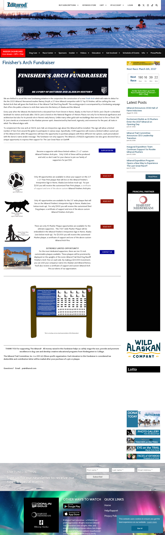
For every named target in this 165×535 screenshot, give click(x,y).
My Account (115, 5)
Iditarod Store (89, 5)
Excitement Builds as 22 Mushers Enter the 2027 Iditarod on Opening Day (142, 122)
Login (130, 5)
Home (107, 505)
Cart (102, 5)
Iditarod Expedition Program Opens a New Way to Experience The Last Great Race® (142, 163)
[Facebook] (139, 5)
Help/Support (111, 510)
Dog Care (33, 53)
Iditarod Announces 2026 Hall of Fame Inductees (142, 109)
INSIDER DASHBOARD (13, 51)
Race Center (48, 53)
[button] (107, 176)
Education (96, 53)
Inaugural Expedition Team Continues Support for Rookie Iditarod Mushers (141, 149)
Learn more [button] (152, 522)
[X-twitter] (143, 5)
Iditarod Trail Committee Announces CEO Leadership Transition (140, 136)
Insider (72, 53)
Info (143, 53)
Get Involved (111, 53)
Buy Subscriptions (67, 5)
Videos (83, 53)
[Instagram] (148, 5)
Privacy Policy (111, 515)
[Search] (156, 5)
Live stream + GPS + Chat (12, 54)
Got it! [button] (140, 528)
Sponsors (63, 53)
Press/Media (156, 53)
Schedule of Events (131, 53)
